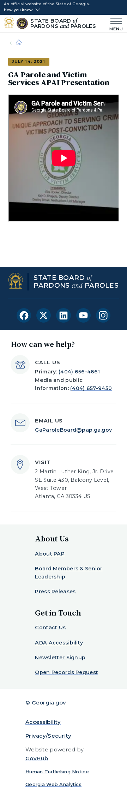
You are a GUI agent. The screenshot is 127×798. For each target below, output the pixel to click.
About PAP (50, 554)
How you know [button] (18, 10)
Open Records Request (66, 672)
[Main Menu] (114, 23)
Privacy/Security (48, 735)
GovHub (36, 758)
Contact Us (50, 627)
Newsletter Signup (60, 657)
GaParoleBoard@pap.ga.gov (73, 430)
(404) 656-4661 (79, 371)
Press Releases (55, 591)
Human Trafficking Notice (57, 771)
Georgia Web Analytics (53, 784)
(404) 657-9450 (91, 388)
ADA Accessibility (59, 643)
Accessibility (43, 722)
